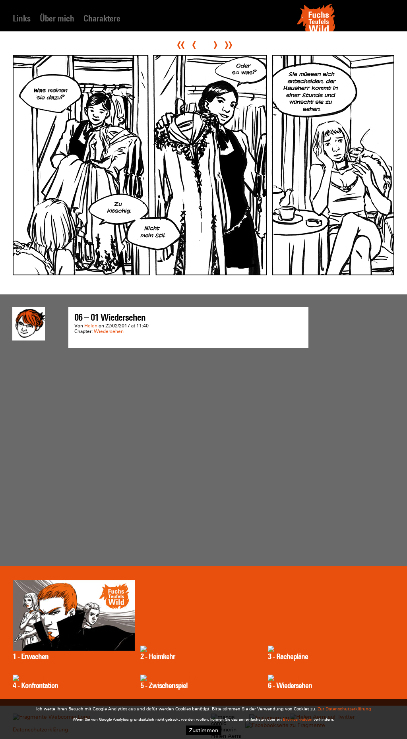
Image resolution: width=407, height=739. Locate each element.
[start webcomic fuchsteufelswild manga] (316, 30)
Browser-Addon (297, 719)
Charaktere (101, 18)
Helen (90, 326)
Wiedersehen (109, 331)
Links (22, 18)
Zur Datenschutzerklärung (344, 708)
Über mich (57, 18)
